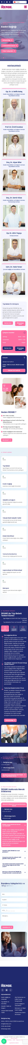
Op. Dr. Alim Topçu (14, 233)
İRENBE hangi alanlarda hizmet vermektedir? (11, 825)
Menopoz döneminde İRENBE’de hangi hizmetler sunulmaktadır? (12, 872)
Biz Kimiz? (6, 440)
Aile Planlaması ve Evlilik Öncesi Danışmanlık (20, 999)
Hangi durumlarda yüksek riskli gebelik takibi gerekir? (11, 857)
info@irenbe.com (6, 1024)
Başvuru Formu (20, 1040)
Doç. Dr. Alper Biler (14, 162)
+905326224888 (5, 770)
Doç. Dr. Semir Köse (14, 198)
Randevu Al (6, 927)
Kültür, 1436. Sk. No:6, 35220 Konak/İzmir (13, 365)
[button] (25, 6)
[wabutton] (3, 1041)
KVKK (14, 1040)
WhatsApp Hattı (20, 323)
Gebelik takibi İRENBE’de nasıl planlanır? (11, 851)
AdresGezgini (14, 1038)
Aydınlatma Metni (14, 1043)
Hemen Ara (7, 323)
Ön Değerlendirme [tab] (5, 629)
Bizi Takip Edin (8, 51)
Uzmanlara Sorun (9, 46)
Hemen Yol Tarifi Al (14, 370)
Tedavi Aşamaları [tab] (23, 629)
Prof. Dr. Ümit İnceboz (14, 127)
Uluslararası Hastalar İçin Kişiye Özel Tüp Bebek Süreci (13, 775)
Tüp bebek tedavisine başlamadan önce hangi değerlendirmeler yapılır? (13, 865)
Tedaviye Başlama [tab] (14, 629)
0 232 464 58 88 (5, 764)
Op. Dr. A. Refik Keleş (14, 91)
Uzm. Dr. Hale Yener (14, 267)
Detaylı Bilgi (6, 40)
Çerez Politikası (8, 1040)
